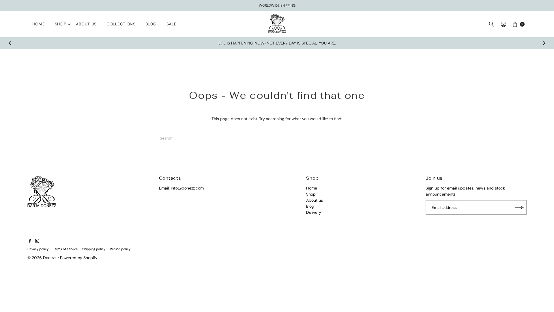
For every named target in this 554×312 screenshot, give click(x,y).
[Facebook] (30, 241)
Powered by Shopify (79, 257)
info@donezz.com (187, 188)
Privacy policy (37, 249)
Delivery (313, 212)
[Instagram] (37, 241)
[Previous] (10, 43)
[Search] (491, 24)
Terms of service (65, 249)
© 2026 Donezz (41, 257)
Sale (171, 24)
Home (38, 24)
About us (86, 24)
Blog (151, 24)
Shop (60, 24)
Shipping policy (93, 249)
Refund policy (120, 249)
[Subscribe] (519, 207)
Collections (121, 24)
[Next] (544, 43)
